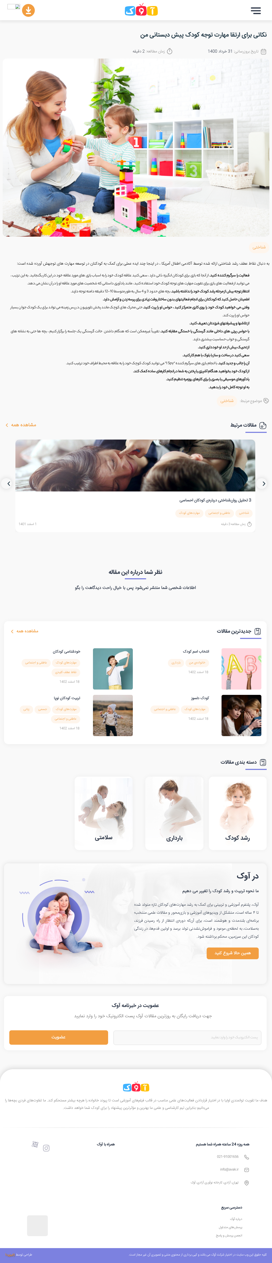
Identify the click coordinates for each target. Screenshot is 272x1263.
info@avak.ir (229, 1169)
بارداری (176, 662)
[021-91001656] (246, 1157)
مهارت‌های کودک (189, 513)
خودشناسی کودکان (66, 652)
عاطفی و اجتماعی (219, 513)
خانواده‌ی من (197, 662)
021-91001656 (228, 1156)
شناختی (259, 247)
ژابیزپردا (10, 1254)
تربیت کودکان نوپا (67, 698)
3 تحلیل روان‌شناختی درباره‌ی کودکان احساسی (215, 500)
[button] (255, 10)
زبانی (26, 709)
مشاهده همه (23, 425)
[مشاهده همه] (7, 425)
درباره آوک (236, 1219)
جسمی (42, 709)
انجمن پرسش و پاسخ (229, 1235)
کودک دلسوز (200, 698)
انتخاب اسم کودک (196, 652)
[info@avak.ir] (246, 1170)
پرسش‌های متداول (230, 1227)
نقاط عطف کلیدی (65, 672)
